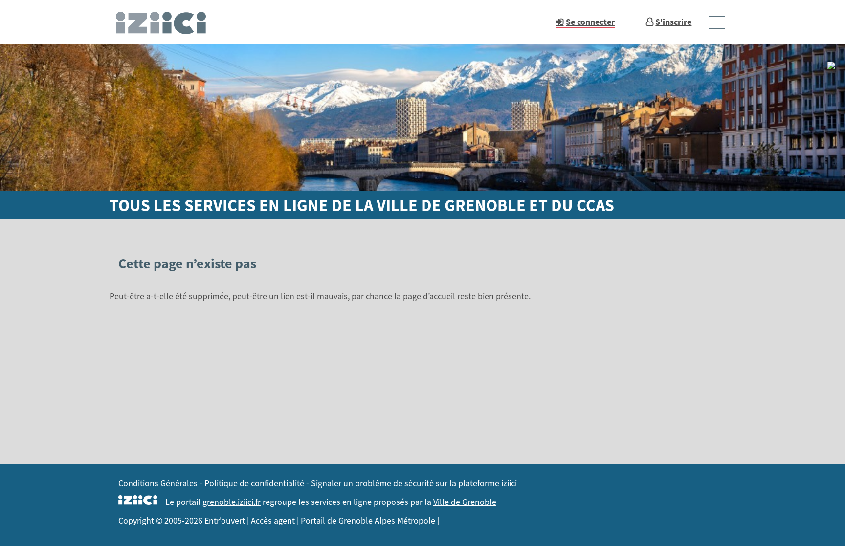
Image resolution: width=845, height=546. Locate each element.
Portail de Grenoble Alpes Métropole (369, 520)
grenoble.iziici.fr (231, 501)
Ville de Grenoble (464, 501)
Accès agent (274, 520)
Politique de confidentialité (254, 483)
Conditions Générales (158, 483)
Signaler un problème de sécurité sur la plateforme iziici (414, 483)
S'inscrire (673, 21)
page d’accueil (429, 296)
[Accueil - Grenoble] (165, 22)
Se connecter (590, 21)
